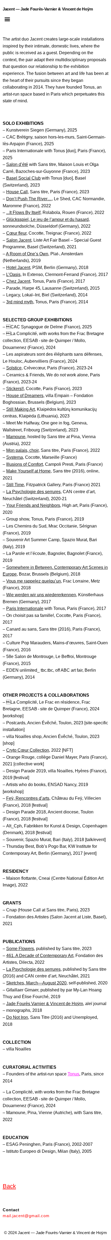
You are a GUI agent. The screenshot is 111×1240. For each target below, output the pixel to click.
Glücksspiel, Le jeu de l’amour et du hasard (47, 219)
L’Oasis (13, 274)
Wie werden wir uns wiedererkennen (41, 594)
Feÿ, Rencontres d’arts (27, 798)
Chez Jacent (18, 281)
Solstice (14, 368)
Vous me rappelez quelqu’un (33, 581)
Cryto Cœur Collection (27, 750)
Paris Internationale (24, 608)
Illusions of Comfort (24, 464)
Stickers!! (15, 388)
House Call (17, 192)
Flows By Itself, (25, 212)
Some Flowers (20, 948)
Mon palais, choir (22, 450)
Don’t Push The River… (29, 199)
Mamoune (15, 436)
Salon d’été (17, 164)
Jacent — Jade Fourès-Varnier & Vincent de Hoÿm (48, 9)
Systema (14, 457)
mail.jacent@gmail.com (26, 1215)
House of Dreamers (24, 395)
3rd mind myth (19, 302)
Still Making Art (20, 409)
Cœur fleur (16, 233)
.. (7, 212)
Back (9, 1186)
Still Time (15, 484)
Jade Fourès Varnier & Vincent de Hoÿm (44, 1003)
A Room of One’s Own (27, 254)
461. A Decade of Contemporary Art (39, 955)
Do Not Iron (17, 1017)
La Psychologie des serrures (33, 491)
